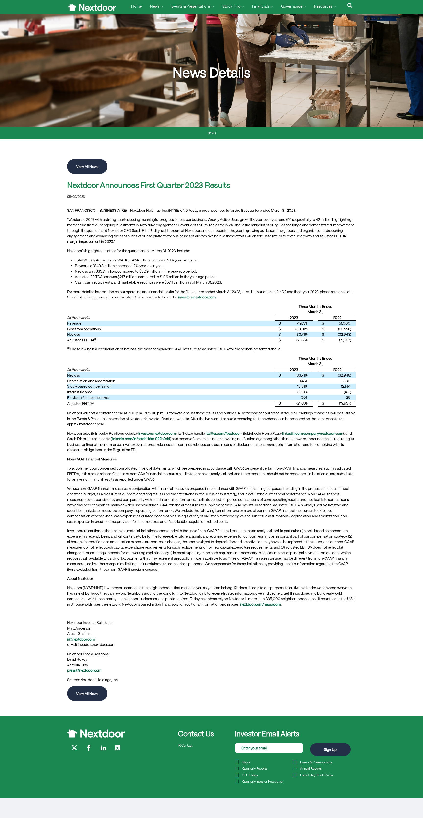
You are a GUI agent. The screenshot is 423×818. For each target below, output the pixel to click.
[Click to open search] (350, 5)
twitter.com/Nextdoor (223, 433)
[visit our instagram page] (118, 748)
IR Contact (185, 745)
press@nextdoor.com (84, 670)
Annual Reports (311, 768)
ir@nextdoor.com (81, 639)
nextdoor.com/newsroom (260, 604)
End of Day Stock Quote (316, 775)
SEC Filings (250, 775)
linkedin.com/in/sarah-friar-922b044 (141, 438)
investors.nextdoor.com (197, 297)
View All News (87, 166)
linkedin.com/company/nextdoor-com (312, 433)
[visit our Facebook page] (89, 748)
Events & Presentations (316, 762)
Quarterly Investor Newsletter (262, 781)
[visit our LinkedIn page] (103, 748)
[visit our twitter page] (74, 748)
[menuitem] (136, 6)
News (211, 133)
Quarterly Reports (254, 768)
